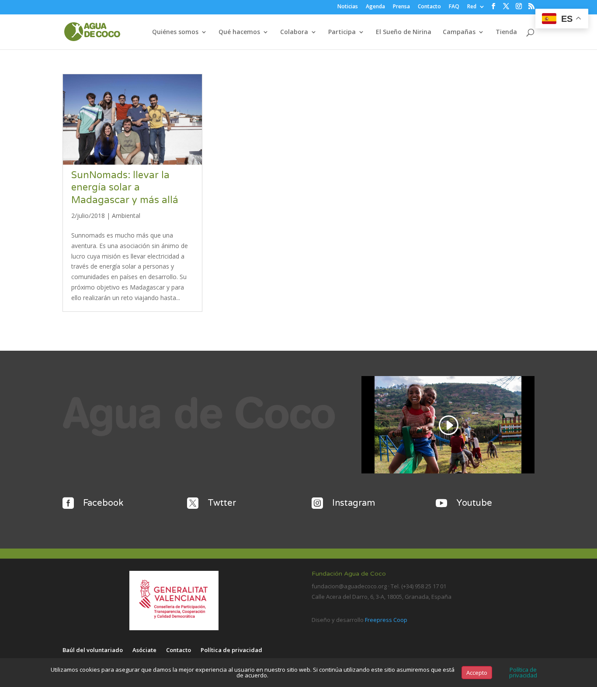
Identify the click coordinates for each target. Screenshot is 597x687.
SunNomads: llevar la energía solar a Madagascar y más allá (124, 187)
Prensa (401, 7)
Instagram (353, 503)
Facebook (103, 503)
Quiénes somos (175, 32)
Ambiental (126, 215)
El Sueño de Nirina (403, 32)
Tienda (506, 32)
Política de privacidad (231, 650)
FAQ (454, 7)
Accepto (476, 673)
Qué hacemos (239, 32)
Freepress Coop (386, 620)
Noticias (347, 7)
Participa (342, 32)
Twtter (222, 503)
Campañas (459, 32)
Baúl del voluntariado (92, 650)
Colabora (294, 32)
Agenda (375, 7)
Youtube (474, 503)
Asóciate (144, 650)
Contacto (429, 7)
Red (471, 7)
